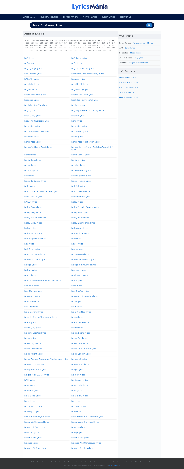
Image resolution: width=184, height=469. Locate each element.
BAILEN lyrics (30, 202)
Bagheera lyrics (78, 105)
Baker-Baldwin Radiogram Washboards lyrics (46, 359)
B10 (60, 40)
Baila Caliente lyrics (80, 192)
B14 (78, 40)
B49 (60, 45)
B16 (87, 40)
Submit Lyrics (108, 17)
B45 (40, 45)
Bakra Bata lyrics (79, 385)
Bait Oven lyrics (32, 249)
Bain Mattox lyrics (79, 233)
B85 (55, 50)
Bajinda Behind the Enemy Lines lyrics (42, 281)
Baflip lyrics (29, 63)
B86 (60, 50)
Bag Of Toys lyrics (33, 69)
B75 (94, 48)
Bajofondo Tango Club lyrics (84, 296)
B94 (99, 50)
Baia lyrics (29, 176)
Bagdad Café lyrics (80, 90)
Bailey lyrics (77, 202)
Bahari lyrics (30, 155)
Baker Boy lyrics (79, 338)
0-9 (32, 461)
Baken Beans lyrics (80, 333)
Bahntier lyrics (78, 165)
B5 (41, 40)
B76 (98, 48)
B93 (94, 50)
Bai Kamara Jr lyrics (81, 171)
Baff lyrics (29, 58)
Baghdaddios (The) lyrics (36, 105)
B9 (56, 40)
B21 (110, 40)
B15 (82, 40)
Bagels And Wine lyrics (82, 95)
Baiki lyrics (29, 186)
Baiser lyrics (77, 244)
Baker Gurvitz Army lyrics (83, 349)
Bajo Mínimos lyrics (33, 291)
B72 (79, 48)
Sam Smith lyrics (126, 92)
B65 (45, 48)
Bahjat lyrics (30, 165)
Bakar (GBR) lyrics (80, 323)
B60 (113, 45)
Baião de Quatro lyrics (35, 181)
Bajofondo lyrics (32, 296)
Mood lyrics (135, 53)
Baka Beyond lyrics (33, 312)
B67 (55, 48)
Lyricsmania (29, 17)
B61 (26, 48)
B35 (84, 43)
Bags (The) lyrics (32, 116)
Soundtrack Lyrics (48, 17)
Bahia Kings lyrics (32, 160)
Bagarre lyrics (78, 79)
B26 (41, 43)
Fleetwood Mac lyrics (128, 97)
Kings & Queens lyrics (138, 63)
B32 (70, 43)
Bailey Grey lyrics (32, 212)
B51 (70, 45)
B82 (41, 50)
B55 (89, 45)
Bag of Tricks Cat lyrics (82, 69)
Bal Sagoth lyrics (79, 406)
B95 (104, 50)
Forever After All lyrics (143, 43)
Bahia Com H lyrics (80, 155)
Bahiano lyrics (78, 160)
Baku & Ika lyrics (32, 396)
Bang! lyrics (130, 48)
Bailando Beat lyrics (80, 197)
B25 (36, 43)
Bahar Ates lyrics (32, 142)
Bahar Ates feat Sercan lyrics (85, 142)
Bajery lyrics (30, 275)
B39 (103, 43)
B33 (75, 43)
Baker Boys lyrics (32, 343)
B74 (89, 48)
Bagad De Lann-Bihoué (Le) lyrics (87, 74)
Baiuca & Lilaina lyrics (34, 254)
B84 (50, 50)
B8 (52, 40)
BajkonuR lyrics (31, 286)
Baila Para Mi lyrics (33, 197)
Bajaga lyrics (30, 265)
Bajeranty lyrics (78, 270)
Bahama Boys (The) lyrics (36, 131)
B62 (31, 48)
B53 (79, 45)
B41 (113, 43)
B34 (79, 43)
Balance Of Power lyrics (35, 448)
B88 (70, 50)
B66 (50, 48)
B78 (108, 48)
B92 (90, 50)
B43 (31, 45)
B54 (84, 45)
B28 (51, 43)
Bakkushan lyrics (79, 380)
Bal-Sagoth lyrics (32, 412)
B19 (100, 40)
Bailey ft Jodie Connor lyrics (84, 207)
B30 (61, 43)
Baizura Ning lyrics (80, 254)
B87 (65, 50)
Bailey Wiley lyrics (33, 223)
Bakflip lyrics (77, 370)
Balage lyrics (77, 433)
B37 (94, 43)
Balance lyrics (31, 443)
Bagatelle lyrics (31, 84)
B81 (36, 50)
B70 (70, 48)
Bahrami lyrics (31, 171)
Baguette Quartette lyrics (36, 121)
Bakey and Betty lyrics (35, 370)
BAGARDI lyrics (31, 79)
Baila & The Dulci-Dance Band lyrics (41, 192)
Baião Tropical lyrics (81, 181)
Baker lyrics (30, 338)
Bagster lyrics (77, 116)
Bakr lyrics (29, 385)
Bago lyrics (29, 111)
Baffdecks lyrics (79, 58)
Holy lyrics (138, 58)
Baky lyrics (29, 401)
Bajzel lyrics (77, 302)
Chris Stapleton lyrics (128, 82)
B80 (31, 50)
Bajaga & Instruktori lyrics (83, 265)
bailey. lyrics (30, 228)
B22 (114, 40)
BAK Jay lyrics (31, 307)
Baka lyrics (76, 307)
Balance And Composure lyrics (86, 443)
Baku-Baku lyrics (79, 396)
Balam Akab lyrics (80, 438)
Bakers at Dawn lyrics (34, 364)
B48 (55, 45)
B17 (91, 40)
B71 (75, 48)
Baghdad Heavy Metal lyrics (84, 100)
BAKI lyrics (29, 380)
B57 (98, 45)
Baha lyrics (76, 121)
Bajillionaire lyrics (79, 275)
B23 (27, 43)
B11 (65, 40)
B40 (108, 43)
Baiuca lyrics (77, 249)
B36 (89, 43)
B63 (36, 48)
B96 (109, 50)
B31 (65, 43)
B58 (103, 45)
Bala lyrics (76, 412)
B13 (73, 40)
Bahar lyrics (77, 137)
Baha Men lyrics (79, 126)
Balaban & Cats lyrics (34, 427)
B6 (44, 40)
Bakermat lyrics (79, 359)
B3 (33, 40)
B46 (45, 45)
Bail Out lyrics (78, 186)
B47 (50, 45)
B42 (26, 45)
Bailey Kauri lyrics (79, 212)
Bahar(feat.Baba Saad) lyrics (38, 147)
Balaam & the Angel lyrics (36, 422)
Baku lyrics (76, 391)
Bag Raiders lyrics (32, 74)
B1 (25, 40)
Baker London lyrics (81, 354)
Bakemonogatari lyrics (35, 333)
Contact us (125, 17)
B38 (98, 43)
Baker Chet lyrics (79, 343)
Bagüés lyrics (30, 90)
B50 (65, 45)
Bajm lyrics (76, 286)
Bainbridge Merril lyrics (35, 239)
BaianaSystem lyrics (81, 176)
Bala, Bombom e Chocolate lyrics (87, 417)
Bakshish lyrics (31, 391)
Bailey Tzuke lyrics (80, 218)
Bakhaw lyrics (78, 375)
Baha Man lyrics (32, 126)
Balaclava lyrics (78, 427)
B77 (103, 48)
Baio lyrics (76, 239)
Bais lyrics (29, 244)
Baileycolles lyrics (79, 228)
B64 (41, 48)
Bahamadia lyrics (79, 131)
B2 (29, 40)
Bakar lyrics (30, 323)
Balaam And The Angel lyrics (85, 422)
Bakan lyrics (77, 317)
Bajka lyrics (76, 281)
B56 (94, 45)
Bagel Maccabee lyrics (35, 95)
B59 (108, 45)
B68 (60, 48)
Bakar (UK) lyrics (32, 328)
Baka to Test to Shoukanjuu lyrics (40, 317)
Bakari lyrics (77, 328)
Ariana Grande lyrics (128, 87)
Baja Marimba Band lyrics (83, 260)
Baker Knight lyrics (33, 354)
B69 (65, 48)
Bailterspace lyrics (33, 233)
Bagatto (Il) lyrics (79, 84)
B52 (74, 45)
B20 (105, 40)
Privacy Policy (114, 465)
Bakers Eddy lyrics (80, 364)
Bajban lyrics (30, 270)
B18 (96, 40)
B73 (84, 48)
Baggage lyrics (31, 100)
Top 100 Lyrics (90, 17)
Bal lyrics (75, 401)
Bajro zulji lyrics (31, 302)
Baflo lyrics (76, 63)
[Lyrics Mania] (92, 7)
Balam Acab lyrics (32, 438)
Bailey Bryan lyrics (33, 207)
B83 (45, 50)
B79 (113, 48)
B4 (37, 40)
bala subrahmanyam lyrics (37, 417)
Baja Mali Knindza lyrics (35, 260)
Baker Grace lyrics (33, 349)
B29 (56, 43)
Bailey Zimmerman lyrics (83, 223)
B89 (75, 50)
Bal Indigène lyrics (33, 406)
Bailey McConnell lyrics (35, 218)
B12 (69, 40)
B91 (85, 50)
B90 (80, 50)
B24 (32, 43)
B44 (36, 45)
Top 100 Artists (70, 17)
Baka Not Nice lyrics (81, 312)
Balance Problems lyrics (82, 448)
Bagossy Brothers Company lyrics (87, 111)
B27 (46, 43)
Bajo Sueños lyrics (80, 291)
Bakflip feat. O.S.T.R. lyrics (36, 375)
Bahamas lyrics (31, 137)
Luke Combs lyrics (127, 77)
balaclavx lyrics (31, 433)
